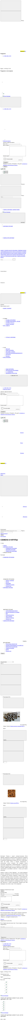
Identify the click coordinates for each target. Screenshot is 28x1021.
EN (7, 172)
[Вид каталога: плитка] (11, 669)
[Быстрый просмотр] (13, 772)
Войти (2, 535)
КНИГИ (2, 257)
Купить (5, 739)
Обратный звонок (7, 141)
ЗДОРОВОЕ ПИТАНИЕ (10, 549)
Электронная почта (5, 530)
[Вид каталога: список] (11, 679)
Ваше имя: (5, 143)
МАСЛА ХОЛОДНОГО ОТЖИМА (19, 251)
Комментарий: (6, 155)
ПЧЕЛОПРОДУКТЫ (7, 253)
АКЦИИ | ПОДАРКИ (5, 250)
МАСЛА (10, 250)
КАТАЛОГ (23, 222)
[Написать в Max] (3, 93)
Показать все (8, 586)
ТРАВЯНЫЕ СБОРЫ (22, 250)
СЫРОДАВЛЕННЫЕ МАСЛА (6, 251)
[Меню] (11, 6)
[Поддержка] (11, 102)
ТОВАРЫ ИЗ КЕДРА (21, 256)
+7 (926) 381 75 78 (14, 375)
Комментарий (16, 895)
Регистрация (3, 536)
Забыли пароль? (4, 533)
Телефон (17, 893)
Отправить (6, 162)
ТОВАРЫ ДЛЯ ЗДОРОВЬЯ (11, 551)
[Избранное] (10, 281)
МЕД (1, 253)
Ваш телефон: (6, 145)
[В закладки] (13, 703)
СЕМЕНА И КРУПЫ (22, 253)
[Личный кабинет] (10, 270)
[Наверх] (10, 527)
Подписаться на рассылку (6, 920)
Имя (1, 893)
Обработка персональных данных (13, 915)
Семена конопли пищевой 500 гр (17, 726)
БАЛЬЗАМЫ (14, 250)
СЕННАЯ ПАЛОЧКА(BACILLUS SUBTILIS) (14, 645)
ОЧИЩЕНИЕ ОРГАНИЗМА (11, 548)
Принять (2, 919)
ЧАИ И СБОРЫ (14, 253)
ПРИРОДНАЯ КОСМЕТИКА (11, 256)
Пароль (23, 530)
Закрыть (5, 166)
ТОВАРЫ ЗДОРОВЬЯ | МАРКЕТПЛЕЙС (11, 209)
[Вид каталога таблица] (11, 690)
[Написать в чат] (14, 486)
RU (7, 171)
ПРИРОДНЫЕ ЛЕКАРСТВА (6, 254)
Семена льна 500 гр (14, 803)
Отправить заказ (4, 907)
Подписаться (3, 937)
